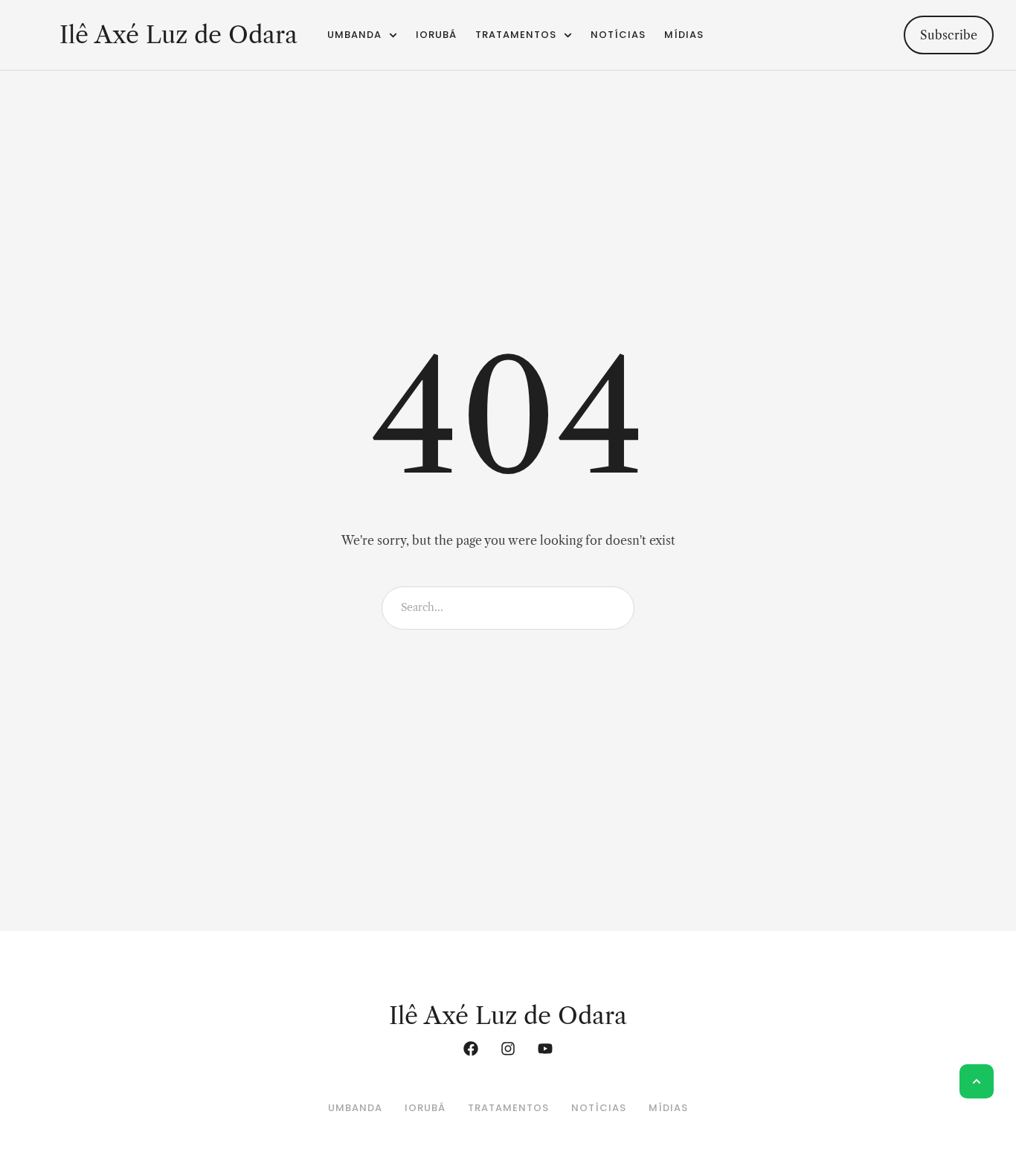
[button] (31, 35)
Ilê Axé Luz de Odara (179, 35)
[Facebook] (470, 1048)
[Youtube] (545, 1048)
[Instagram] (508, 1048)
